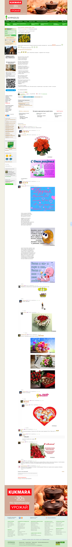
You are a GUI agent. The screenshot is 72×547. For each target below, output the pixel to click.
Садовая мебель (47, 532)
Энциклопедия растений (42, 21)
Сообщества (19, 21)
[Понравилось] (36, 126)
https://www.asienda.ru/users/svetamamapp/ (25, 49)
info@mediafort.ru (39, 545)
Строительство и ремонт (60, 521)
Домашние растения (34, 529)
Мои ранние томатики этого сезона (10, 123)
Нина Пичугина (28, 543)
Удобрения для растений (21, 531)
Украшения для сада (48, 533)
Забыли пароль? (7, 35)
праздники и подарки (28, 27)
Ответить (25, 133)
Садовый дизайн (47, 530)
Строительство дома (59, 522)
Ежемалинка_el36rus (24, 334)
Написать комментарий (22, 124)
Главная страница (8, 95)
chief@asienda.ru (32, 543)
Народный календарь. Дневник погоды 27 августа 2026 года (9, 131)
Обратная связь (21, 542)
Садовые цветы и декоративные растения (19, 24)
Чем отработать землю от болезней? (10, 121)
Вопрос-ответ (32, 21)
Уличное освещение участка (49, 529)
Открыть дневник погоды (8, 161)
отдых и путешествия (21, 27)
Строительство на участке (44, 24)
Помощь (7, 111)
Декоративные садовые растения (37, 521)
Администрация (8, 109)
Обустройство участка (48, 521)
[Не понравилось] (35, 126)
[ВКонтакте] (7, 115)
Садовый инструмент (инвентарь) (36, 535)
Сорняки (19, 529)
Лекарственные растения (11, 534)
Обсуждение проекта (9, 105)
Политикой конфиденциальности (9, 43)
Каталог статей (8, 99)
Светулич (22, 126)
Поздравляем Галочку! (21, 103)
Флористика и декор (34, 530)
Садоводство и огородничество (23, 521)
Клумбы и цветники (47, 523)
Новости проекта (8, 106)
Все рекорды (7, 150)
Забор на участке (47, 528)
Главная (7, 21)
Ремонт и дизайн (58, 523)
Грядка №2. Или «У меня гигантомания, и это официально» (10, 135)
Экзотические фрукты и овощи (35, 528)
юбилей (33, 27)
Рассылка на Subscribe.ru (52, 517)
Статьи (25, 21)
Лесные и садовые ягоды (21, 523)
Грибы (18, 530)
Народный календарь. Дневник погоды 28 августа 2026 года (9, 129)
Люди (6, 101)
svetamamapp (24, 130)
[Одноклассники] (6, 115)
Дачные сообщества (11, 523)
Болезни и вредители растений (22, 533)
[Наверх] (71, 222)
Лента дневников (10, 522)
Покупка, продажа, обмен (11, 535)
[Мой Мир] (8, 115)
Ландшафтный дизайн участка (49, 522)
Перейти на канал (10, 90)
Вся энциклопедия (8, 176)
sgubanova (22, 285)
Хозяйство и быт (64, 24)
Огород (19, 522)
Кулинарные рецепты (59, 534)
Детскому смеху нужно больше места (10, 63)
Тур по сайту (7, 107)
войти (20, 478)
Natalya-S (22, 429)
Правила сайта (8, 110)
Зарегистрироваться (22, 477)
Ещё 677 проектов (60, 111)
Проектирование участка (48, 531)
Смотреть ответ (7, 182)
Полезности (10, 529)
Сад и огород (8, 24)
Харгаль (6, 170)
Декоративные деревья (34, 522)
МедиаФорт (13, 543)
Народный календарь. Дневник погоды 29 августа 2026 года (9, 127)
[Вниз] (71, 225)
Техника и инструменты (56, 24)
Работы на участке (59, 529)
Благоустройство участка (34, 24)
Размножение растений (21, 528)
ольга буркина (22, 93)
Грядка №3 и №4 (7, 133)
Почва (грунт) (20, 532)
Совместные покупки (53, 21)
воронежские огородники (23, 89)
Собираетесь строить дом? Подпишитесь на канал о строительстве (10, 57)
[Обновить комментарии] (71, 224)
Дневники (13, 21)
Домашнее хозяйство (60, 528)
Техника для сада (33, 534)
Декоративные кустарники (35, 523)
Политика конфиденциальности (43, 542)
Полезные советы (10, 536)
